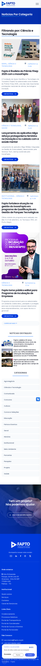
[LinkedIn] (16, 556)
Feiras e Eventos (10, 424)
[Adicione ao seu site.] (31, 647)
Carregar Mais (10, 323)
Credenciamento (8, 614)
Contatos (5, 600)
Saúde (6, 474)
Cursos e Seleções (11, 412)
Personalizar (7, 654)
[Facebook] (20, 556)
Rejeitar (18, 655)
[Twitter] (30, 556)
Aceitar (30, 655)
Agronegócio (9, 381)
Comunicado (9, 394)
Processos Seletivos (10, 617)
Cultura (7, 406)
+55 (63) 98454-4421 (12, 643)
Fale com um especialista (21, 515)
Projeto (7, 468)
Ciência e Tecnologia (12, 387)
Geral (6, 431)
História (7, 437)
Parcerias (8, 455)
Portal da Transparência (11, 620)
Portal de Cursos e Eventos (12, 627)
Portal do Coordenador (11, 623)
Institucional (9, 443)
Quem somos (7, 594)
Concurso (8, 400)
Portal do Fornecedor (10, 630)
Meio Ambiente (10, 449)
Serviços (5, 597)
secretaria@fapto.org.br (13, 640)
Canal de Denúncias (9, 604)
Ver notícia (8, 94)
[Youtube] (11, 556)
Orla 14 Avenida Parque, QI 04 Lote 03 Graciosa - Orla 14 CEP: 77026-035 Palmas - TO (11, 579)
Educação (8, 418)
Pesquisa (7, 461)
